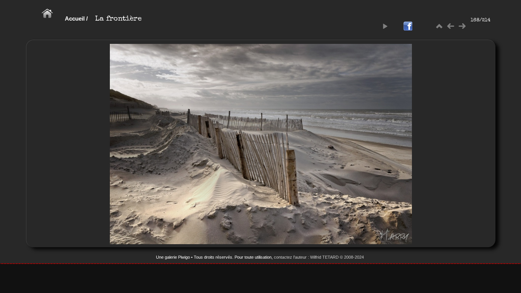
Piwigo (184, 257)
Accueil (75, 18)
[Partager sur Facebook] (408, 26)
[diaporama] (385, 26)
